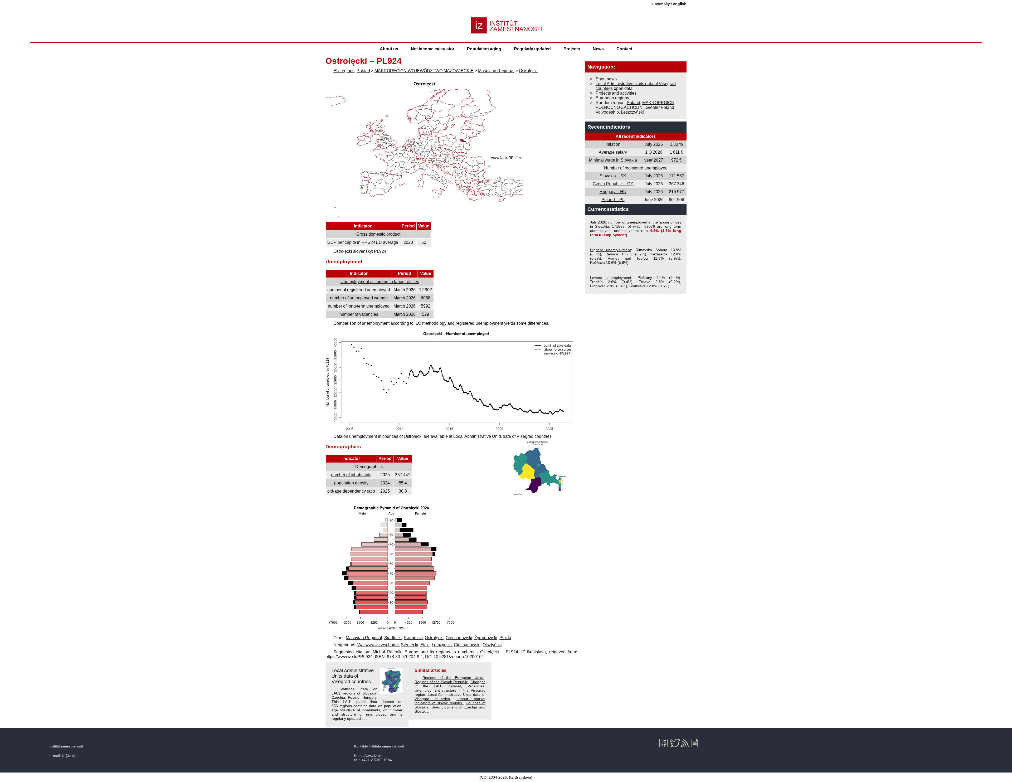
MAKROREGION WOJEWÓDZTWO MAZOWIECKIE (424, 71)
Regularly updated (532, 49)
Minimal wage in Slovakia (613, 160)
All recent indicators (636, 136)
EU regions (343, 71)
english (680, 4)
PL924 (380, 251)
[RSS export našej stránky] (686, 743)
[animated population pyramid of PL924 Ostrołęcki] (391, 630)
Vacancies (476, 686)
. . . (364, 718)
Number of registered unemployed (636, 168)
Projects (571, 49)
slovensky (660, 4)
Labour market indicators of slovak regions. (450, 701)
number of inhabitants (351, 475)
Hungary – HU (613, 192)
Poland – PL (613, 199)
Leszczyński (632, 112)
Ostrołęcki (528, 71)
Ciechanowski (459, 637)
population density (351, 483)
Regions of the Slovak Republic (441, 682)
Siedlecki (393, 637)
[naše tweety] (675, 743)
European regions (612, 98)
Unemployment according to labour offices (379, 281)
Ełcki (425, 645)
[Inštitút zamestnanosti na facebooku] (664, 743)
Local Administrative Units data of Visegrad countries (502, 436)
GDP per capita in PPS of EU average (362, 242)
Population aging (484, 49)
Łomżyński (442, 645)
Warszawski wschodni (378, 645)
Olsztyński (492, 645)
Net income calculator (432, 49)
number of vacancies (358, 314)
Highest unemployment (610, 250)
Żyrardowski (485, 637)
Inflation (613, 144)
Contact (624, 49)
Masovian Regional (496, 71)
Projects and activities (616, 93)
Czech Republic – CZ (613, 184)
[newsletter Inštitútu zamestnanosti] (697, 743)
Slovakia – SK (613, 176)
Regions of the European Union (453, 678)
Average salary (613, 152)
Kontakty (361, 746)
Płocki (505, 637)
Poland (363, 71)
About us (389, 49)
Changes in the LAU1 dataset (450, 684)
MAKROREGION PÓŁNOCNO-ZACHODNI (635, 105)
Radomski (413, 637)
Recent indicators (608, 127)
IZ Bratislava (520, 777)
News (598, 49)
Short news (606, 79)
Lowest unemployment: (611, 277)
